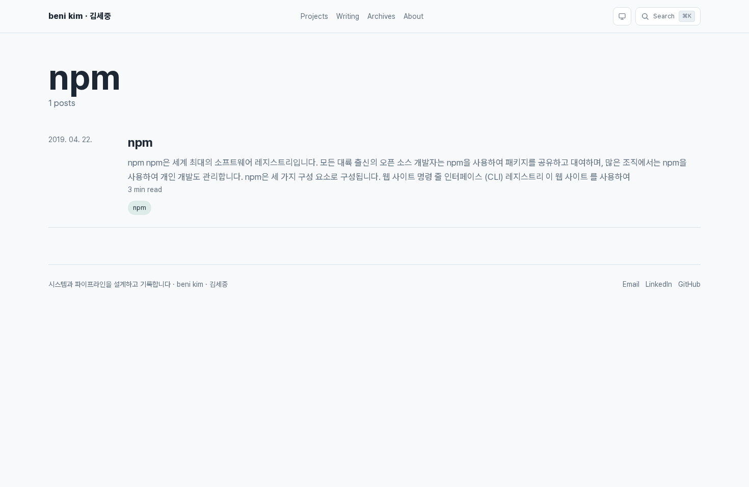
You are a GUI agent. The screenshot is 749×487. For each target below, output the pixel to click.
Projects (314, 16)
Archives (381, 16)
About (413, 16)
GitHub (689, 284)
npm (140, 142)
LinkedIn (659, 284)
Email (631, 284)
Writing (347, 16)
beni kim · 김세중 (79, 16)
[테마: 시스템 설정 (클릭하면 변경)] (622, 16)
